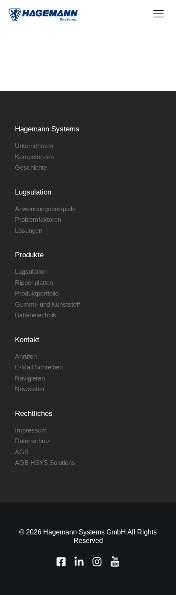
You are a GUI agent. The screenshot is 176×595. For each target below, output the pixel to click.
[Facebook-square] (61, 562)
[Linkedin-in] (79, 562)
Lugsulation (33, 192)
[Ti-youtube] (115, 562)
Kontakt (27, 340)
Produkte (29, 255)
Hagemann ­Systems (47, 129)
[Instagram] (97, 562)
